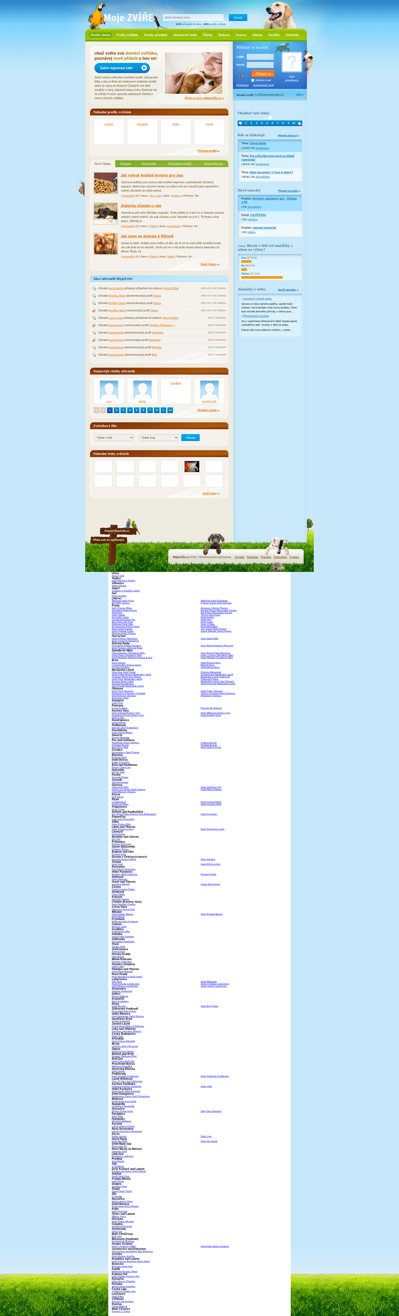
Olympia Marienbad (211, 672)
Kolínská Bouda (120, 745)
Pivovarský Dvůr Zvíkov (124, 1011)
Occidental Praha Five (123, 619)
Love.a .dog (116, 317)
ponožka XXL (209, 401)
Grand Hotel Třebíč (122, 1191)
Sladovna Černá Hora (123, 909)
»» (170, 410)
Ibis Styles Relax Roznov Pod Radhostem (134, 814)
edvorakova (254, 206)
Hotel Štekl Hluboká (122, 971)
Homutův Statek (120, 899)
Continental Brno (121, 667)
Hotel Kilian (118, 1296)
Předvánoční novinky (256, 316)
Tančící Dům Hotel (210, 615)
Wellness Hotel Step (122, 624)
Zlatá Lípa (206, 1136)
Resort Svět (118, 575)
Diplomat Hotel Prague (124, 633)
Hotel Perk (117, 703)
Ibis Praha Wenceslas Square (216, 612)
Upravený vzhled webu (257, 298)
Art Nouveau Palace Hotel (125, 626)
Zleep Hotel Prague (122, 628)
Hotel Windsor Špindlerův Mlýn (217, 657)
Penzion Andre (208, 874)
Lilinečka (252, 219)
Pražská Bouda (209, 745)
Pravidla (266, 557)
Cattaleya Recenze (122, 1226)
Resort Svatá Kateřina (123, 1286)
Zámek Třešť (118, 946)
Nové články (102, 164)
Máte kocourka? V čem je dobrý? (271, 172)
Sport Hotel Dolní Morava (125, 1206)
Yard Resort (118, 1161)
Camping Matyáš (121, 884)
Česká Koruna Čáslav (123, 889)
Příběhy (153, 226)
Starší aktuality (287, 290)
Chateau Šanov (120, 849)
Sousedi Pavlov (120, 777)
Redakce (176, 195)
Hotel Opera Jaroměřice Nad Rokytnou (132, 1251)
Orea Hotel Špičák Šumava (126, 645)
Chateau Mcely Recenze (125, 1046)
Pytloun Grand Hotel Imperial (216, 603)
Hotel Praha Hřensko (123, 1221)
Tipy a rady (155, 195)
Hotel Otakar (118, 615)
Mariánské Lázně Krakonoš (215, 676)
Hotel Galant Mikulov (123, 914)
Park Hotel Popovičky (123, 819)
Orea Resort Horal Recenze (215, 653)
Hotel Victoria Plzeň (211, 804)
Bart (154, 354)
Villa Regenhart (120, 782)
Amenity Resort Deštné (124, 859)
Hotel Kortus (118, 951)
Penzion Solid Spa (122, 961)
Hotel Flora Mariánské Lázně (127, 679)
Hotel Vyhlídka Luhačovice (215, 983)
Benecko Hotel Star (122, 1266)
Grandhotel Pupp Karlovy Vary (128, 715)
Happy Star (118, 966)
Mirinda (156, 347)
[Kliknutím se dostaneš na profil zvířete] (270, 117)
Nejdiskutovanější (179, 164)
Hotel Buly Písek (209, 1006)
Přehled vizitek (207, 410)
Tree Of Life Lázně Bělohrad (127, 1081)
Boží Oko (117, 1236)
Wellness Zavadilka (122, 1066)
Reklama (252, 557)
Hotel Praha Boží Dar (123, 1061)
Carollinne (175, 383)
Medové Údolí (119, 926)
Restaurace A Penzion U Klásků (128, 693)
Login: (240, 56)
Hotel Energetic (209, 814)
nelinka (251, 232)
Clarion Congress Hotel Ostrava (128, 789)
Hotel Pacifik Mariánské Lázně (128, 686)
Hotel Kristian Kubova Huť (125, 1276)
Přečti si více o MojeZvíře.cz (203, 98)
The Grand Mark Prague (214, 628)
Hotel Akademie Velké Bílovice (128, 1016)
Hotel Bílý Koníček (210, 864)
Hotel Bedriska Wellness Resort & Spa (132, 657)
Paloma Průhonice (121, 844)
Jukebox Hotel (119, 1186)
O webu (294, 557)
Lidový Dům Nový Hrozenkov (127, 1131)
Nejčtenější (149, 164)
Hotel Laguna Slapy (122, 1201)
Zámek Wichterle (120, 737)
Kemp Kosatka (119, 708)
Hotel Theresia (119, 1211)
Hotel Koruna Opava (123, 1051)
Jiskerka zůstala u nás (141, 206)
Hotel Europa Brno (211, 662)
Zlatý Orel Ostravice (211, 1111)
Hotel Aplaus (118, 834)
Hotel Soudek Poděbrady (125, 1076)
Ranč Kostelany (120, 1001)
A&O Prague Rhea (122, 608)
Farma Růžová (119, 1306)
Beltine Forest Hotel (122, 1111)
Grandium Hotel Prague (124, 610)
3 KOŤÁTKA (258, 215)
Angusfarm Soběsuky (123, 941)
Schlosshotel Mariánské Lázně (217, 674)
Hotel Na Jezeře (209, 1141)
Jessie (209, 124)
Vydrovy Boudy (209, 742)
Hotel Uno (206, 619)
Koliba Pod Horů (120, 762)
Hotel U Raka (208, 624)
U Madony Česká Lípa (124, 1291)
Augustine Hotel (120, 617)
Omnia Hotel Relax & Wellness (128, 1026)
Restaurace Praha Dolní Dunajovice (131, 1096)
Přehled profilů (207, 151)
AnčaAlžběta (263, 176)
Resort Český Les (121, 767)
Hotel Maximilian (209, 626)
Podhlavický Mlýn (121, 931)
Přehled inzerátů (288, 191)
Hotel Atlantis (119, 722)
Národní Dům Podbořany (125, 727)
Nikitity (171, 256)
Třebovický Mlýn (120, 787)
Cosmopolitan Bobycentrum (126, 665)
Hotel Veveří (118, 1071)
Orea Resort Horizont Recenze (217, 645)
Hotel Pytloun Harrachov (125, 638)
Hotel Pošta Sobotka (123, 936)
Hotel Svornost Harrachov (125, 640)
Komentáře (128, 195)
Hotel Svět (117, 864)
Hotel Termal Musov (122, 732)
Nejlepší (125, 164)
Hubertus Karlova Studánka (126, 1086)
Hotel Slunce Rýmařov (123, 1281)
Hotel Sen (117, 1231)
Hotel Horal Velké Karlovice (126, 1091)
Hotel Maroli (118, 916)
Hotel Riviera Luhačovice (125, 986)
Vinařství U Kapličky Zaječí (126, 590)
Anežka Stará (117, 295)
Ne (243, 265)
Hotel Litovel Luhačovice (214, 986)
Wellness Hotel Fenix (123, 600)
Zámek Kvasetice (121, 1021)
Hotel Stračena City (211, 787)
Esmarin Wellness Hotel (124, 1056)
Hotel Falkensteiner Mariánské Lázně (131, 674)
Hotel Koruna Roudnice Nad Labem (131, 1261)
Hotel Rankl (118, 956)
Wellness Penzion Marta (124, 1271)
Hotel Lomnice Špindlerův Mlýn (217, 655)
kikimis (142, 401)
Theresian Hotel (120, 698)
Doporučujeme (213, 164)
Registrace (242, 85)
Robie (176, 124)
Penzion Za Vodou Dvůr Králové (129, 1171)
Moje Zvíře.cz (126, 16)
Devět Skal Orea (120, 1176)
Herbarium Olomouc (211, 695)
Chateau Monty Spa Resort (126, 676)
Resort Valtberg (120, 996)
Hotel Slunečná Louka (212, 829)
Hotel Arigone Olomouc (124, 695)
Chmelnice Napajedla (123, 1106)
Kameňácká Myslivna (123, 1241)
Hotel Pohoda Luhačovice (125, 983)
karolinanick (174, 226)
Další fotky (210, 493)
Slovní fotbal (171, 288)
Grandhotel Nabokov (123, 683)
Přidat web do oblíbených (108, 540)
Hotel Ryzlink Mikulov (212, 914)
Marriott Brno (207, 665)
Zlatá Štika (117, 1116)
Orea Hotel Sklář (209, 638)
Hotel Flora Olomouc (122, 691)
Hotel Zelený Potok (211, 747)
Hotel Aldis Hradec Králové (215, 1246)
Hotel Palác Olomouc (212, 691)
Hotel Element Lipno (122, 829)
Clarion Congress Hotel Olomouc (218, 693)
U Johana (117, 1196)
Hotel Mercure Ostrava (124, 791)
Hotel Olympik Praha (122, 631)
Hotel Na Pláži (119, 1141)
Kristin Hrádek (119, 1136)
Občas (245, 273)
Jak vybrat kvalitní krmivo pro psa (152, 175)
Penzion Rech (119, 757)
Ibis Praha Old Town (122, 622)
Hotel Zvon (117, 1036)
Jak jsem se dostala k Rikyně (147, 236)
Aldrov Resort (119, 585)
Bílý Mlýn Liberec (121, 603)
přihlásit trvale (263, 80)
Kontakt (239, 557)
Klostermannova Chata (124, 1101)
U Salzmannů (119, 802)
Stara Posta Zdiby (121, 824)
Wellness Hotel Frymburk (125, 921)
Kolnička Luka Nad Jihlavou (126, 1031)
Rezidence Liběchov (122, 1156)
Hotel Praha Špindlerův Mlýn (127, 655)
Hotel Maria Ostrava (211, 789)
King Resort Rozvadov (124, 869)
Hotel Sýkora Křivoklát (123, 1041)
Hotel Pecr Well (120, 747)
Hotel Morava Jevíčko (123, 1256)
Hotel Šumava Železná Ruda (127, 648)
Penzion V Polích (121, 1311)
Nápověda (280, 557)
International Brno (210, 667)
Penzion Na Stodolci (122, 1301)
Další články (209, 264)
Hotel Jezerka (119, 595)
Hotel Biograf (119, 1006)
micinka (109, 124)
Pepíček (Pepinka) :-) (162, 325)
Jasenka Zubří (119, 1151)
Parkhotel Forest (209, 679)
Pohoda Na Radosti (211, 708)
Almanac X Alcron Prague (214, 608)
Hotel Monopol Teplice (123, 580)
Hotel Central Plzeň (211, 802)
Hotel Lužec (118, 717)
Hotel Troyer (118, 809)
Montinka (157, 332)
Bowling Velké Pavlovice (124, 874)
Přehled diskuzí (287, 135)
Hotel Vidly (206, 1086)
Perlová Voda (119, 854)
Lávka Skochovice (210, 884)
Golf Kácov (118, 797)
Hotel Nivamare (209, 981)
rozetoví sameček (264, 227)
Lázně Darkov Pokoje (123, 1126)
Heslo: (240, 64)
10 (293, 123)
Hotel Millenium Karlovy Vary (215, 713)
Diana (157, 295)
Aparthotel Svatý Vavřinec (125, 742)
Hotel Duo (117, 612)
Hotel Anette (207, 617)
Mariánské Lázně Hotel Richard (217, 681)
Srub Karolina (208, 859)
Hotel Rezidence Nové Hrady (127, 976)
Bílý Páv (116, 839)
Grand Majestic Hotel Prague (216, 631)
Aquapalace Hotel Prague (125, 752)
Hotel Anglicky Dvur (211, 715)
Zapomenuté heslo (263, 85)
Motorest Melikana (121, 1121)
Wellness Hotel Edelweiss (214, 600)
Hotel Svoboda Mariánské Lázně (218, 683)
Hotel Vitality (118, 894)
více (298, 94)
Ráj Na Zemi (118, 772)
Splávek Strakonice (122, 991)
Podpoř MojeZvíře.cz (117, 531)
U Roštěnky (118, 1166)
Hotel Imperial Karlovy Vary (126, 713)
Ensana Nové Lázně (123, 681)
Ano (243, 257)
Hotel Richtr (118, 1181)
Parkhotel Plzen (120, 804)
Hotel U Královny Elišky (124, 1246)
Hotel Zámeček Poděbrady (215, 1076)
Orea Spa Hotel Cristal (124, 672)
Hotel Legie (207, 622)
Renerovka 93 (119, 1146)
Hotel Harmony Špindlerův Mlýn (128, 653)
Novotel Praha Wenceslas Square (219, 610)
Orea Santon (119, 662)
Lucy (109, 401)
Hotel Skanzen (119, 879)
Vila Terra (117, 981)
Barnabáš (142, 124)
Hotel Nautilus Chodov (124, 904)
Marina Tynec (119, 1216)
